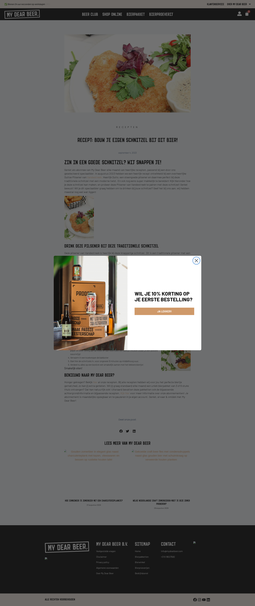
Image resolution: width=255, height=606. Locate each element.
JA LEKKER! (164, 311)
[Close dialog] (196, 260)
